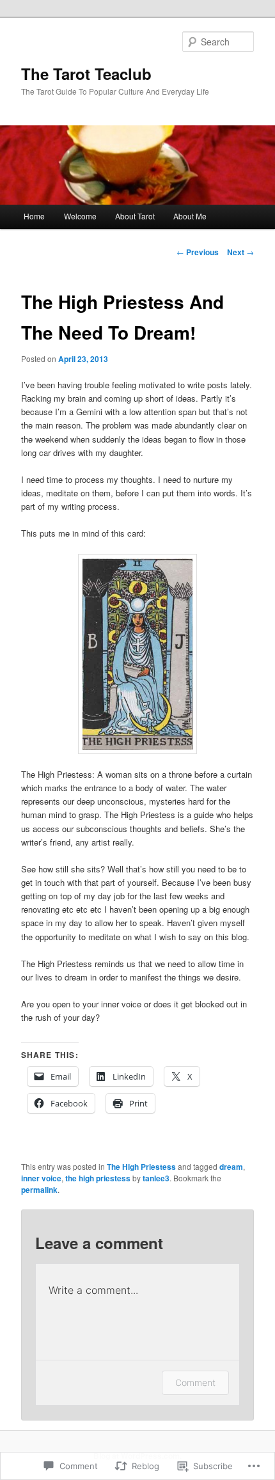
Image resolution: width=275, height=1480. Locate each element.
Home (34, 215)
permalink (39, 1189)
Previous (198, 252)
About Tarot (135, 215)
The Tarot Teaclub (86, 73)
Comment (195, 1382)
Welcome (80, 215)
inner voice (41, 1178)
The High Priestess (141, 1166)
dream (231, 1166)
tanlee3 (156, 1178)
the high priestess (97, 1178)
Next (240, 252)
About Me (190, 215)
